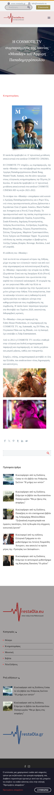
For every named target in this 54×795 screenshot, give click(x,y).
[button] (29, 7)
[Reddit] (26, 441)
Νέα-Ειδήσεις (11, 664)
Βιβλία (8, 658)
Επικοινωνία (43, 7)
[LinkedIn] (22, 441)
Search (48, 453)
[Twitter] (9, 441)
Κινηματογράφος (11, 95)
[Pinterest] (13, 441)
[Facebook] (5, 441)
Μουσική (9, 652)
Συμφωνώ (42, 790)
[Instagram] (29, 766)
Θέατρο (8, 640)
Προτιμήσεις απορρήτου (13, 790)
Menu (49, 18)
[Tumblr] (18, 441)
